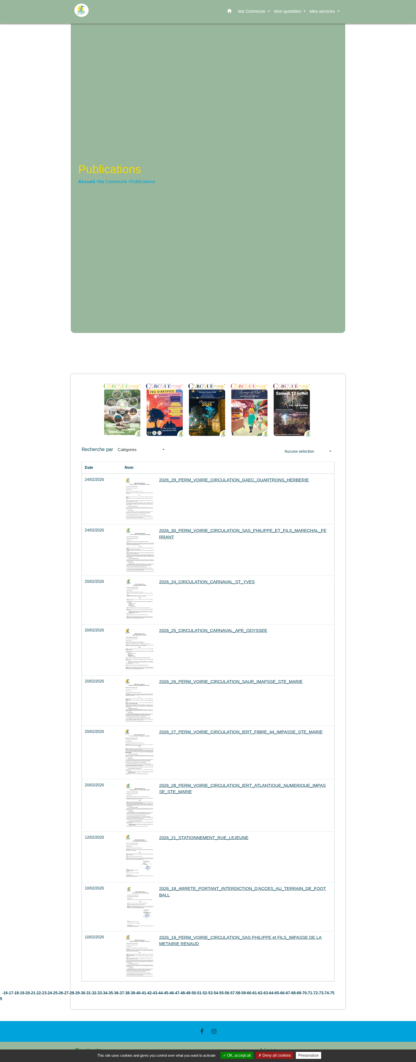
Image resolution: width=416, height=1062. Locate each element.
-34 (104, 993)
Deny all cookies (276, 1055)
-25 (55, 993)
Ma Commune (112, 181)
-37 (121, 993)
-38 (127, 993)
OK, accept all (238, 1055)
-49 (187, 993)
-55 (221, 993)
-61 (254, 993)
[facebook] (202, 1031)
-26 (60, 993)
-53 (210, 993)
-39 (132, 993)
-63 (265, 993)
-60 (248, 993)
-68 (293, 993)
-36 (115, 993)
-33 (99, 993)
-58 (237, 993)
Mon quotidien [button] (288, 11)
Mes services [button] (323, 11)
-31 (88, 993)
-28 (71, 993)
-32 (93, 993)
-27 (66, 993)
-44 (160, 993)
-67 (287, 993)
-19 (21, 993)
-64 (270, 993)
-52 (204, 993)
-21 (32, 993)
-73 (320, 993)
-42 (149, 993)
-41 (143, 993)
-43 (154, 993)
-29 (77, 993)
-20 (27, 993)
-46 (171, 993)
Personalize (308, 1055)
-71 (309, 993)
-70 (304, 993)
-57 (232, 993)
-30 (82, 993)
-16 (5, 993)
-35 (110, 993)
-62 (259, 993)
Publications (142, 181)
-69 (298, 993)
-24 (49, 993)
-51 (199, 993)
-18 (16, 993)
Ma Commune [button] (252, 11)
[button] (229, 12)
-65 (276, 993)
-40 (138, 993)
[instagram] (214, 1031)
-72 (315, 993)
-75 (331, 993)
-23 (43, 993)
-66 (282, 993)
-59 (243, 993)
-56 (226, 993)
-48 (182, 993)
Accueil (86, 181)
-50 (193, 993)
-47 (176, 993)
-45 (165, 993)
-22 (38, 993)
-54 (215, 993)
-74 (326, 993)
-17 (10, 993)
